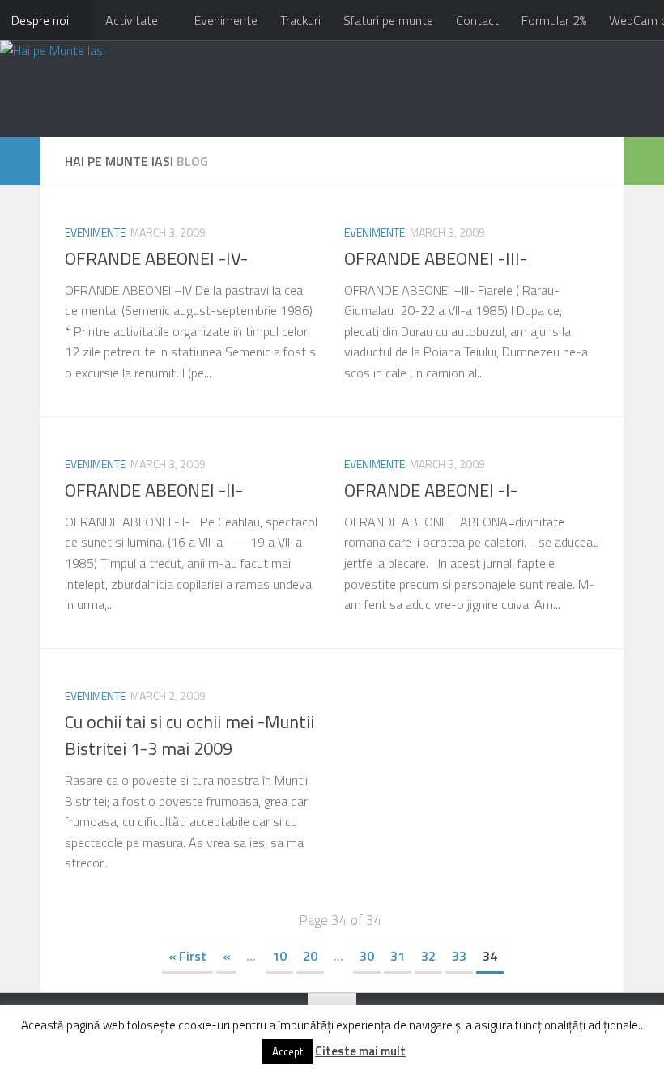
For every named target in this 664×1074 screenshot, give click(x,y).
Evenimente (226, 20)
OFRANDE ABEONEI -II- (154, 490)
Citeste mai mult (360, 1051)
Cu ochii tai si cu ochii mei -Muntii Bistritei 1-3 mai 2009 (189, 735)
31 (397, 955)
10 (279, 955)
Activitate (131, 20)
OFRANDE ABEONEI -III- (435, 258)
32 (428, 955)
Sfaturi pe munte (388, 20)
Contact (477, 20)
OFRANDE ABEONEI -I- (430, 490)
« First (187, 955)
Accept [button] (287, 1051)
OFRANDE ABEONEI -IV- (156, 258)
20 (310, 955)
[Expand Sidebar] (20, 161)
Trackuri (300, 20)
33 (459, 955)
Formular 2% (553, 20)
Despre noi (40, 20)
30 (367, 955)
